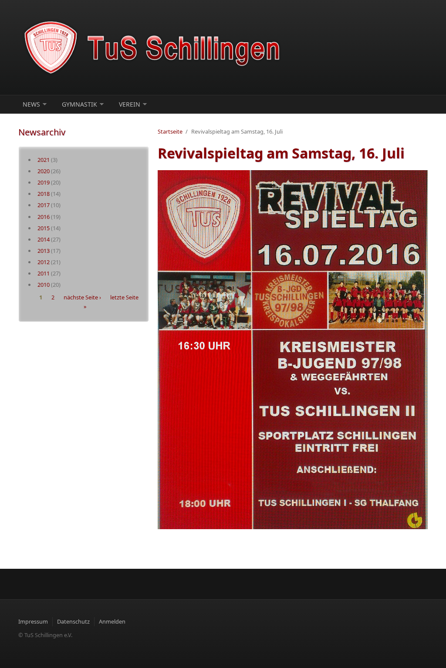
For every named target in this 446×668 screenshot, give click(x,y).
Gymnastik (79, 104)
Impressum (33, 621)
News (31, 104)
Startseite (170, 131)
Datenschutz (73, 621)
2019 (43, 182)
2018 (43, 194)
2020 (43, 171)
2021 (43, 160)
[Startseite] (153, 47)
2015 (43, 228)
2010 (43, 285)
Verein (129, 104)
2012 (43, 262)
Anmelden (112, 621)
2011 (43, 273)
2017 (43, 205)
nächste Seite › (82, 298)
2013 (43, 251)
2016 (43, 217)
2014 (43, 239)
